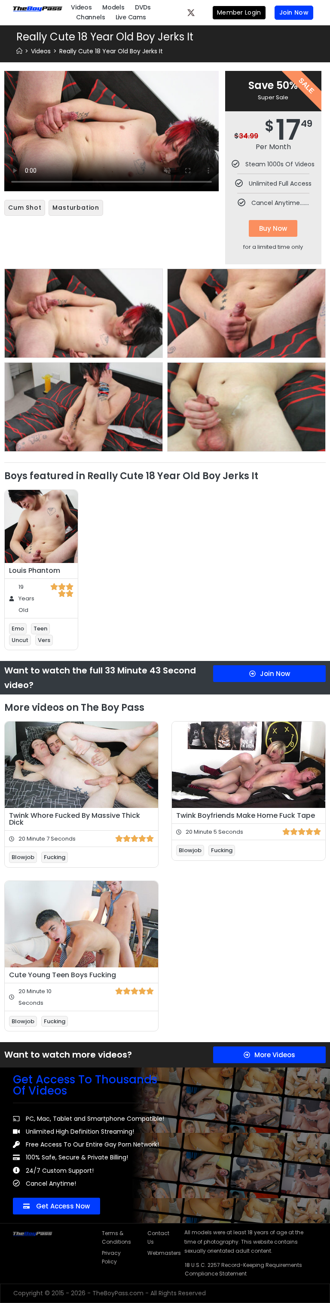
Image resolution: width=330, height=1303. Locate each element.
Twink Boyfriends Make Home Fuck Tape (245, 815)
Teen (40, 628)
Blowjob (23, 857)
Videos (81, 7)
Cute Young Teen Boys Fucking (62, 975)
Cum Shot (24, 207)
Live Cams (131, 17)
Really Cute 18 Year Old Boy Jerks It (111, 51)
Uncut (20, 640)
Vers (44, 640)
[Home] (19, 51)
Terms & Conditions (116, 1237)
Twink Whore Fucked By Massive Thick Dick (74, 819)
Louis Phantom (34, 570)
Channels (90, 17)
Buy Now (273, 228)
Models (113, 7)
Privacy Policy (111, 1257)
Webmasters (161, 1253)
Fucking (54, 857)
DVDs (143, 7)
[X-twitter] (191, 12)
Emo (18, 628)
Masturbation (75, 207)
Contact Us (158, 1237)
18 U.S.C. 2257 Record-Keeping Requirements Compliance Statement (243, 1269)
